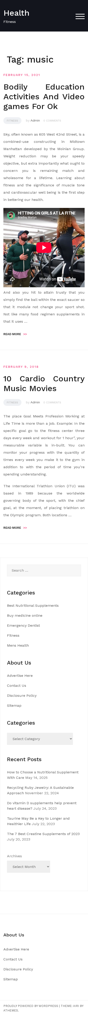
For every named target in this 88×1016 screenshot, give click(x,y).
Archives (14, 856)
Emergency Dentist (23, 625)
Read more (15, 334)
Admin (35, 120)
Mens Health (18, 645)
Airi (76, 1006)
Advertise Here (20, 675)
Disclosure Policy (22, 695)
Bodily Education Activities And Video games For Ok (44, 96)
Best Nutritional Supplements (33, 605)
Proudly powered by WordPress (30, 1006)
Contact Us (16, 685)
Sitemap (14, 705)
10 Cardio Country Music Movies (44, 383)
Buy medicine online (24, 615)
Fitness (12, 120)
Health (16, 13)
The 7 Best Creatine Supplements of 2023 (43, 834)
